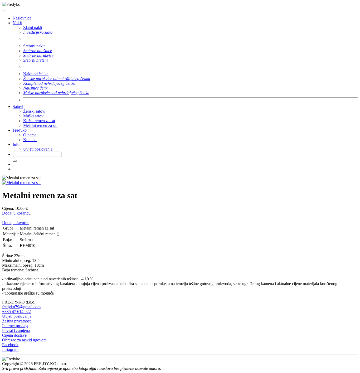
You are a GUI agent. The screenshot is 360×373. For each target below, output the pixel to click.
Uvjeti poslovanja (37, 149)
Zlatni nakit (32, 27)
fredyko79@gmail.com (21, 307)
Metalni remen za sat (40, 125)
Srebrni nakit (34, 46)
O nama (29, 135)
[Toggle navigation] (4, 10)
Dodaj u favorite (15, 222)
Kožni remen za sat (39, 120)
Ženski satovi (34, 111)
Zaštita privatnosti (17, 321)
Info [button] (16, 144)
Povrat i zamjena (16, 330)
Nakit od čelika (35, 74)
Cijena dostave (14, 335)
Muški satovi (34, 116)
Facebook (10, 344)
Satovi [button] (18, 106)
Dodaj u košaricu (16, 213)
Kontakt (30, 139)
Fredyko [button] (20, 130)
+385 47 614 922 (16, 311)
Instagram (10, 349)
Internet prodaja (15, 326)
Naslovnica (22, 18)
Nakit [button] (17, 23)
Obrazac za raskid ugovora (24, 340)
